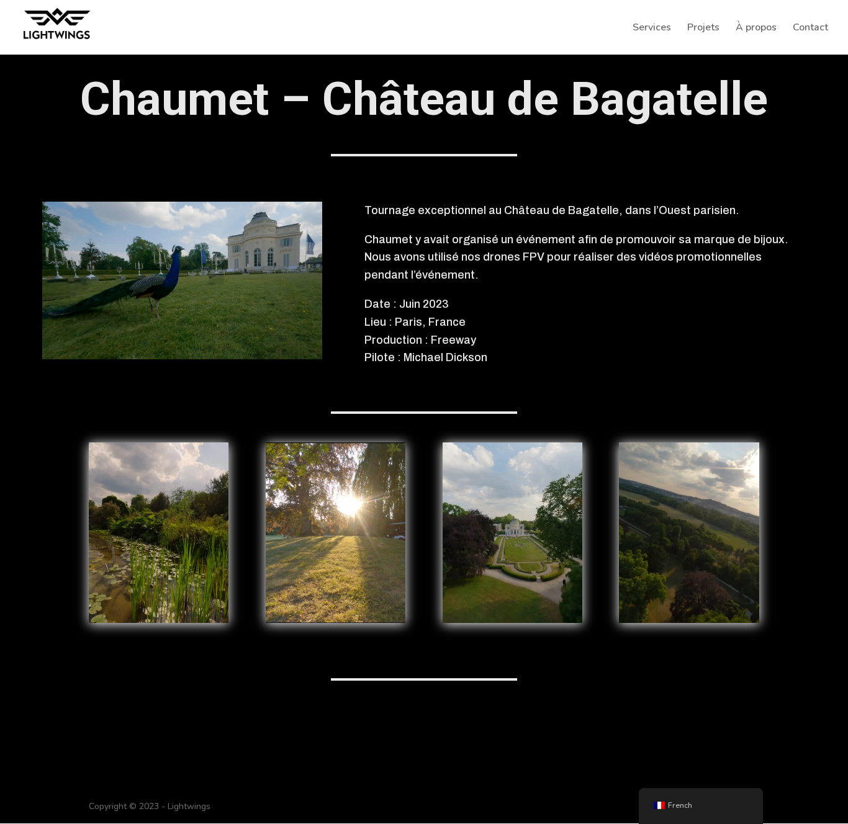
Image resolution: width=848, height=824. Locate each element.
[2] (512, 620)
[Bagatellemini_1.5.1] (689, 620)
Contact (810, 28)
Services (652, 28)
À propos (756, 28)
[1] (158, 620)
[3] (335, 620)
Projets (703, 28)
